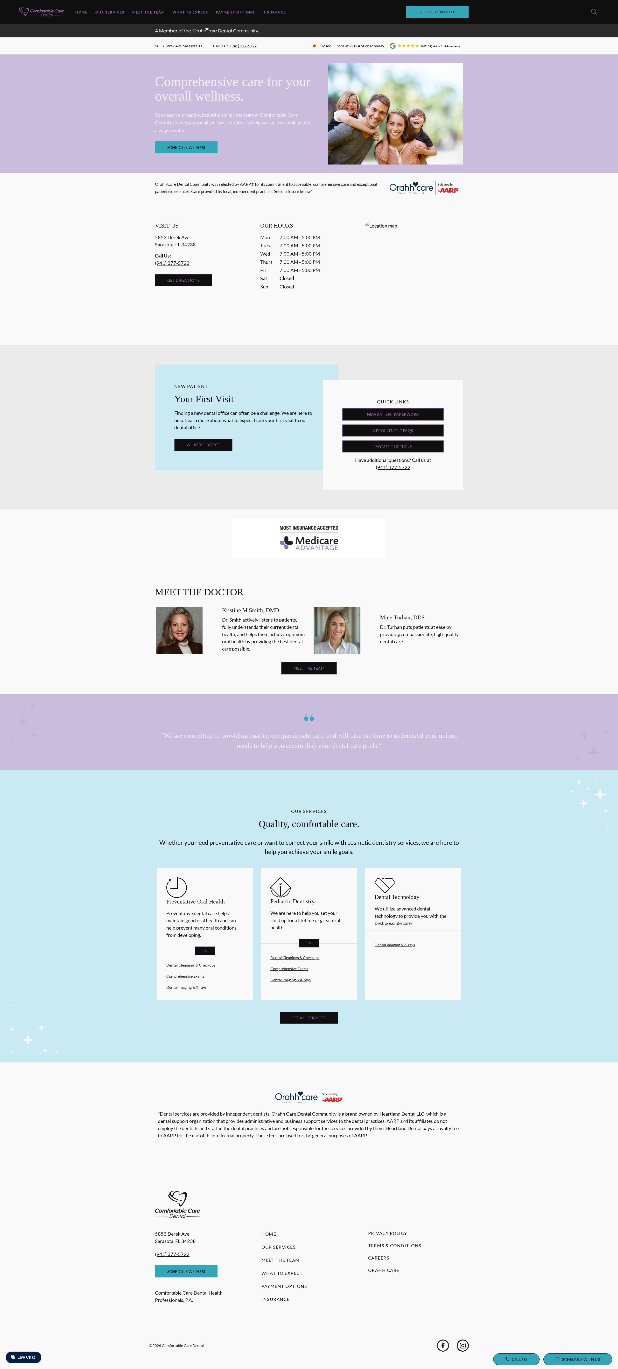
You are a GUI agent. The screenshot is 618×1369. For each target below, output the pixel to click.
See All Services (309, 1017)
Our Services (110, 12)
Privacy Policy (387, 1233)
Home (81, 12)
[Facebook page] (443, 1346)
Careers (379, 1258)
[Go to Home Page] (41, 11)
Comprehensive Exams (185, 976)
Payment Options (235, 12)
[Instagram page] (463, 1346)
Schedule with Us (437, 11)
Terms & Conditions (394, 1245)
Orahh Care (384, 1270)
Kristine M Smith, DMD (250, 610)
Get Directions (183, 280)
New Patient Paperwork (393, 414)
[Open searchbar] (594, 12)
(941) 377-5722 (243, 45)
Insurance (274, 12)
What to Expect (190, 12)
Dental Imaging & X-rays (186, 987)
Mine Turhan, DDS (402, 617)
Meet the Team (148, 12)
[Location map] (414, 274)
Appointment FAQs (393, 430)
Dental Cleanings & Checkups (190, 965)
